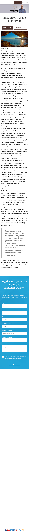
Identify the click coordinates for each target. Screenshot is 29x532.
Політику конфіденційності (15, 358)
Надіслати (14, 364)
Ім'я (3, 303)
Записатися (18, 2)
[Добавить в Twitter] (20, 530)
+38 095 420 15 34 (21, 27)
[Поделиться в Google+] (8, 530)
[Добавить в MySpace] (14, 530)
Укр (23, 2)
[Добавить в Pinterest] (17, 530)
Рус (27, 2)
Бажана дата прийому (7, 330)
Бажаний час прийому (7, 337)
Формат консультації (7, 323)
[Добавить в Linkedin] (11, 530)
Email (3, 310)
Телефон (4, 316)
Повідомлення (5, 344)
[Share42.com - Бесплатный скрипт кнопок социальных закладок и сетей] (23, 530)
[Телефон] (12, 2)
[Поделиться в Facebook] (6, 530)
